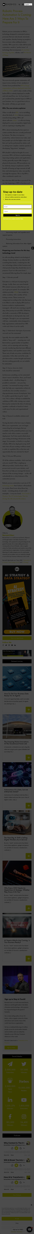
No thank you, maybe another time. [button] (13, 219)
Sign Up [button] (18, 215)
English (27, 4)
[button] (31, 187)
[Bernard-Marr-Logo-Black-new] (9, 4)
